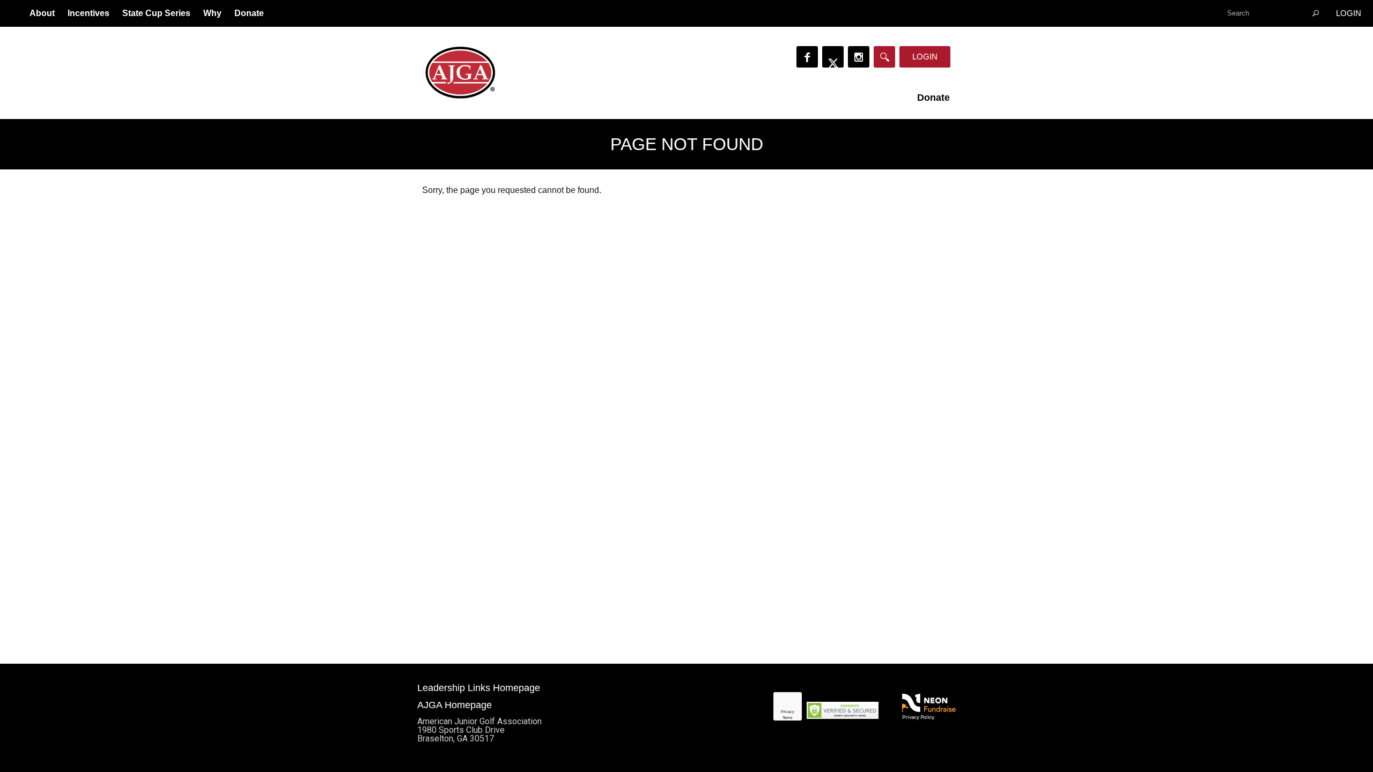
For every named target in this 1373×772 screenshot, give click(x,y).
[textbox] (1274, 13)
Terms (788, 717)
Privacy (787, 712)
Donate (249, 13)
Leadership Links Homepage (478, 687)
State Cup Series (156, 13)
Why (212, 13)
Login (1348, 13)
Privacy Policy (918, 717)
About (42, 13)
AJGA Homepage (454, 705)
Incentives (88, 13)
